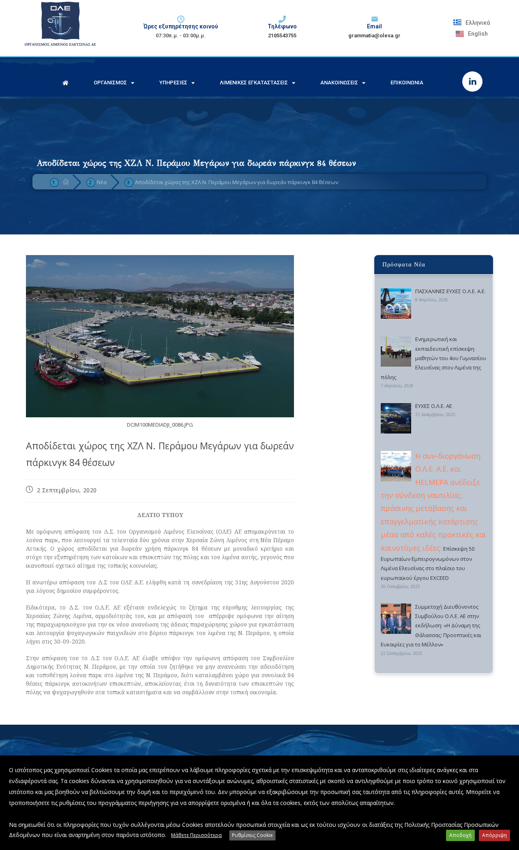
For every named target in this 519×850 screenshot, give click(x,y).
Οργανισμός (110, 82)
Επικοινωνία (406, 82)
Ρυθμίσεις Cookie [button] (252, 835)
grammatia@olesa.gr (374, 35)
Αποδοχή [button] (460, 835)
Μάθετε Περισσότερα (196, 835)
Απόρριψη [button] (494, 835)
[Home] (66, 182)
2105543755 (282, 35)
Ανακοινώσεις (339, 82)
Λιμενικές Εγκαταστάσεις (254, 82)
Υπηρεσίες (173, 82)
